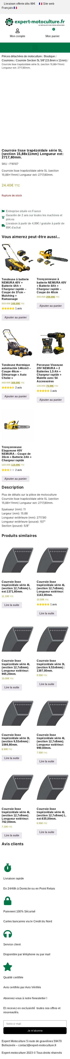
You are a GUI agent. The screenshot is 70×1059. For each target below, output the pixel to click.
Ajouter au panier (15, 317)
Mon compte (17, 36)
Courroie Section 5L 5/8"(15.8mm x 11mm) (41, 60)
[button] (35, 47)
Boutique (49, 56)
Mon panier (53, 36)
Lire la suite (11, 605)
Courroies (8, 60)
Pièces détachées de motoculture (22, 56)
